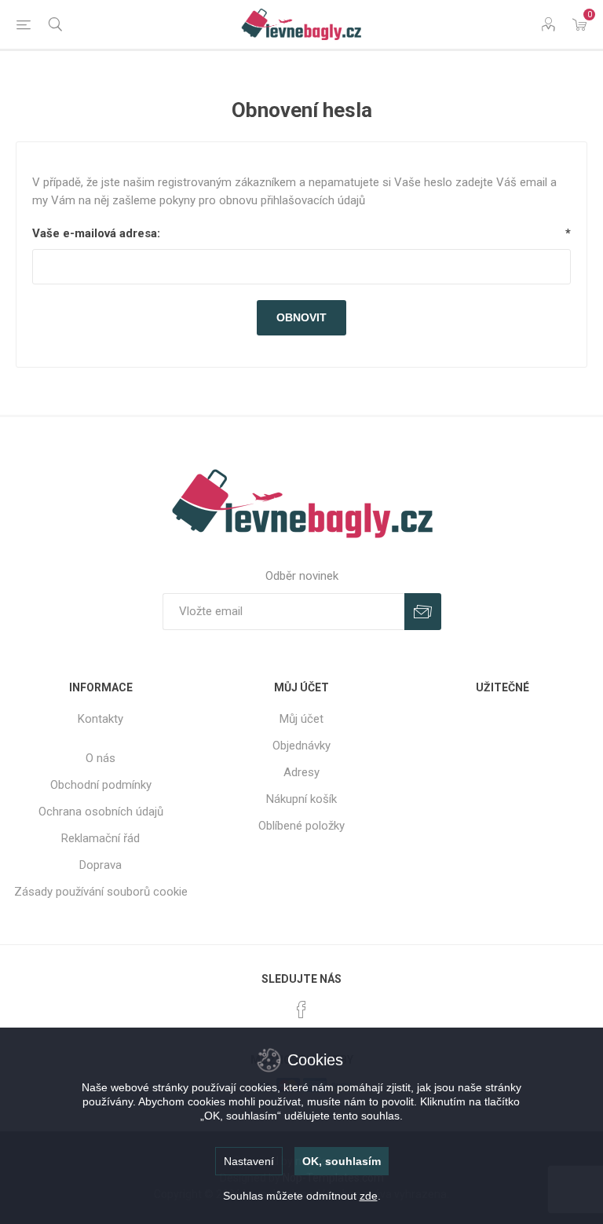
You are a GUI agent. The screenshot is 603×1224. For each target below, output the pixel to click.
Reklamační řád (100, 838)
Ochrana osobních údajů (100, 811)
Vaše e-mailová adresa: (96, 233)
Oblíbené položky (301, 826)
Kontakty (100, 719)
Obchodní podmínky (101, 785)
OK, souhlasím (341, 1161)
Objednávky (301, 745)
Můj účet (301, 719)
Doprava (100, 865)
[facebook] (301, 1009)
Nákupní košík (301, 799)
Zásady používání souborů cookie (101, 892)
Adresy (301, 772)
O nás (100, 758)
